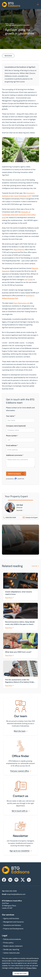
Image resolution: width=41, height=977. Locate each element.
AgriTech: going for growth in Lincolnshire (17, 25)
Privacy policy (8, 943)
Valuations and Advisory (11, 925)
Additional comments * (14, 455)
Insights (12, 23)
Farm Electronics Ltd (21, 303)
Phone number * (12, 436)
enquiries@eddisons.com (16, 894)
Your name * (10, 416)
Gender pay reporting (10, 949)
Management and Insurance (13, 922)
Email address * (12, 445)
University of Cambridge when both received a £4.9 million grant (19, 215)
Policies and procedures (11, 939)
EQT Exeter (29, 279)
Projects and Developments (12, 929)
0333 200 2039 (11, 891)
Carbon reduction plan (11, 953)
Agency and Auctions (10, 918)
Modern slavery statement (12, 946)
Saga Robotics (19, 249)
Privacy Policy (31, 968)
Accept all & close (20, 973)
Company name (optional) (16, 426)
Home (6, 23)
